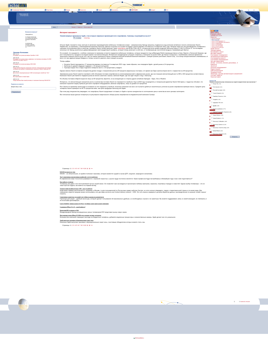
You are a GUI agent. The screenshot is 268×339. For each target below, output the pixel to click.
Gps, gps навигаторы (217, 61)
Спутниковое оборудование (219, 59)
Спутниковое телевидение (219, 55)
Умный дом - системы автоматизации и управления (226, 74)
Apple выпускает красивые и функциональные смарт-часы (76, 220)
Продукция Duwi (216, 72)
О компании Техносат (18, 10)
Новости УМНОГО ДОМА (217, 46)
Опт (167, 10)
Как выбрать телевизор (66, 182)
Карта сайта (214, 32)
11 (87, 168)
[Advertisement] (123, 136)
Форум (68, 10)
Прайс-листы (215, 48)
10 (85, 168)
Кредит (153, 10)
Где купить (115, 10)
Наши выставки (215, 77)
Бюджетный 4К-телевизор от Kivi (69, 210)
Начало (74, 27)
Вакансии (83, 10)
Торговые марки (215, 50)
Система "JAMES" (216, 75)
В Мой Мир (87, 38)
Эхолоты (213, 66)
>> (92, 168)
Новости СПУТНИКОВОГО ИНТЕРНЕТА (221, 42)
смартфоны (122, 48)
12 (89, 168)
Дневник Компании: (216, 38)
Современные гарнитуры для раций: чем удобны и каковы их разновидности (82, 197)
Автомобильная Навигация (218, 47)
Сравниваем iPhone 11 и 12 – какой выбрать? (72, 207)
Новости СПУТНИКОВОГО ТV (218, 41)
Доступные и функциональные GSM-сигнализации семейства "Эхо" (31, 72)
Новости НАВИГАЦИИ (216, 43)
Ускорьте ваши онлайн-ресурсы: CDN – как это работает (76, 188)
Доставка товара (216, 53)
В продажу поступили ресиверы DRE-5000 (24, 64)
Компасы (213, 64)
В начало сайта (216, 34)
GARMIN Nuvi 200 (216, 35)
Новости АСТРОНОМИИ (217, 45)
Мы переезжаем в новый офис (21, 76)
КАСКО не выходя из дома (67, 172)
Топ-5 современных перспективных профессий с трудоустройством (79, 177)
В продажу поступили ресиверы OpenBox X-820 (26, 55)
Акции (100, 10)
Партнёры (50, 10)
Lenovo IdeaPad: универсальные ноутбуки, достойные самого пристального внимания (84, 203)
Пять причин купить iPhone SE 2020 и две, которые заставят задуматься (80, 215)
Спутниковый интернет (218, 58)
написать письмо (245, 301)
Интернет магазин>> (68, 32)
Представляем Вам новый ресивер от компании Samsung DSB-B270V (31, 80)
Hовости (213, 37)
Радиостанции (215, 69)
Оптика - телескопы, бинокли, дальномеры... (224, 63)
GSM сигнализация (216, 70)
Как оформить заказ (217, 52)
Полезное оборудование (218, 67)
